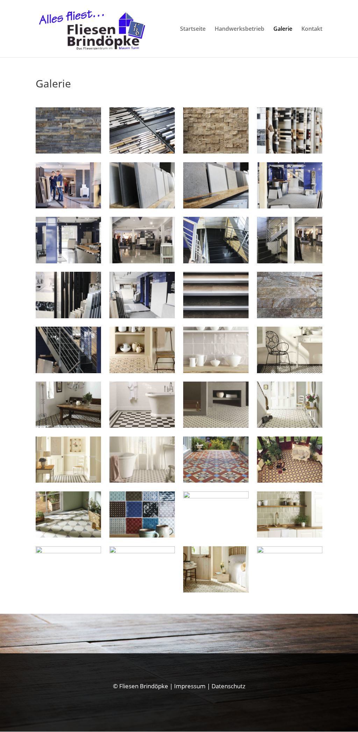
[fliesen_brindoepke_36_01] (141, 316)
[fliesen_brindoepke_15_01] (215, 316)
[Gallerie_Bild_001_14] (68, 535)
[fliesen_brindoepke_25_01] (215, 261)
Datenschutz (228, 686)
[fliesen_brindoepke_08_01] (289, 151)
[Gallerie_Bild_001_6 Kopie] (215, 590)
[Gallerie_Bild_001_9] (68, 480)
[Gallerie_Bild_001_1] (215, 371)
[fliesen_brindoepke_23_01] (141, 261)
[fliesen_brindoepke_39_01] (215, 151)
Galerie (282, 29)
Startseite (193, 29)
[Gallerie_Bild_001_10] (141, 480)
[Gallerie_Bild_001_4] (68, 425)
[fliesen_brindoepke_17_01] (68, 261)
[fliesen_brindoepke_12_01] (215, 206)
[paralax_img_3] (141, 551)
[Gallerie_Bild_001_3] (289, 371)
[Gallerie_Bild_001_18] (215, 496)
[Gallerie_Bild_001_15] (289, 480)
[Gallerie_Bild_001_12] (215, 480)
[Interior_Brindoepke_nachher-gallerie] (68, 206)
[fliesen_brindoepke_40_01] (141, 151)
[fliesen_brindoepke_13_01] (68, 316)
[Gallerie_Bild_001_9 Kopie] (289, 551)
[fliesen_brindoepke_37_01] (289, 316)
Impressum (190, 686)
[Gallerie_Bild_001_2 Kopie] (141, 371)
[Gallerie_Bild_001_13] (141, 425)
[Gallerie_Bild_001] (289, 535)
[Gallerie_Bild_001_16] (289, 425)
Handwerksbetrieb (239, 29)
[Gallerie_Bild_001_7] (215, 425)
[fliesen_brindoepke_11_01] (141, 206)
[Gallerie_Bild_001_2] (68, 551)
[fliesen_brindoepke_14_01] (289, 206)
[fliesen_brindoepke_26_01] (289, 261)
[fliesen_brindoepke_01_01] (68, 371)
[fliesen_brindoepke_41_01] (68, 151)
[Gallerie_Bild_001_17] (141, 535)
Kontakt (311, 29)
